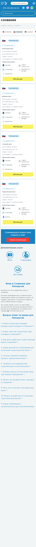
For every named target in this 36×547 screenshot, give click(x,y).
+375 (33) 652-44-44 (10, 8)
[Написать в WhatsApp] (32, 8)
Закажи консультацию (18, 240)
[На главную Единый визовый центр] (4, 3)
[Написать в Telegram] (23, 8)
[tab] (18, 325)
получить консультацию (19, 3)
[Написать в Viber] (27, 8)
